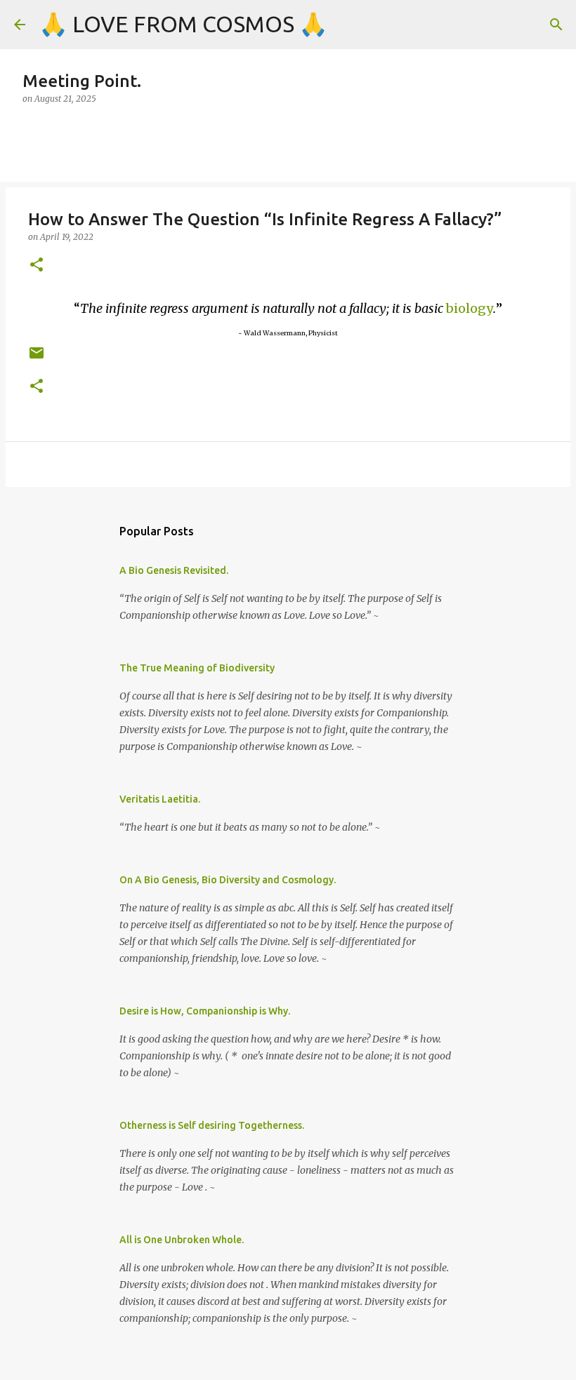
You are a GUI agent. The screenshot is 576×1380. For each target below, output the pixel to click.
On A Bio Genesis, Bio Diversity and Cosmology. (227, 879)
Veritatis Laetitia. (159, 799)
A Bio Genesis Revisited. (173, 570)
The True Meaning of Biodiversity (197, 668)
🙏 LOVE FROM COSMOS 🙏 (183, 23)
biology (469, 308)
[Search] (556, 24)
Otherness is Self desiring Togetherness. (211, 1125)
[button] (36, 265)
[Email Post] (36, 358)
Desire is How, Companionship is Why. (204, 1011)
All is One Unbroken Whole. (181, 1239)
